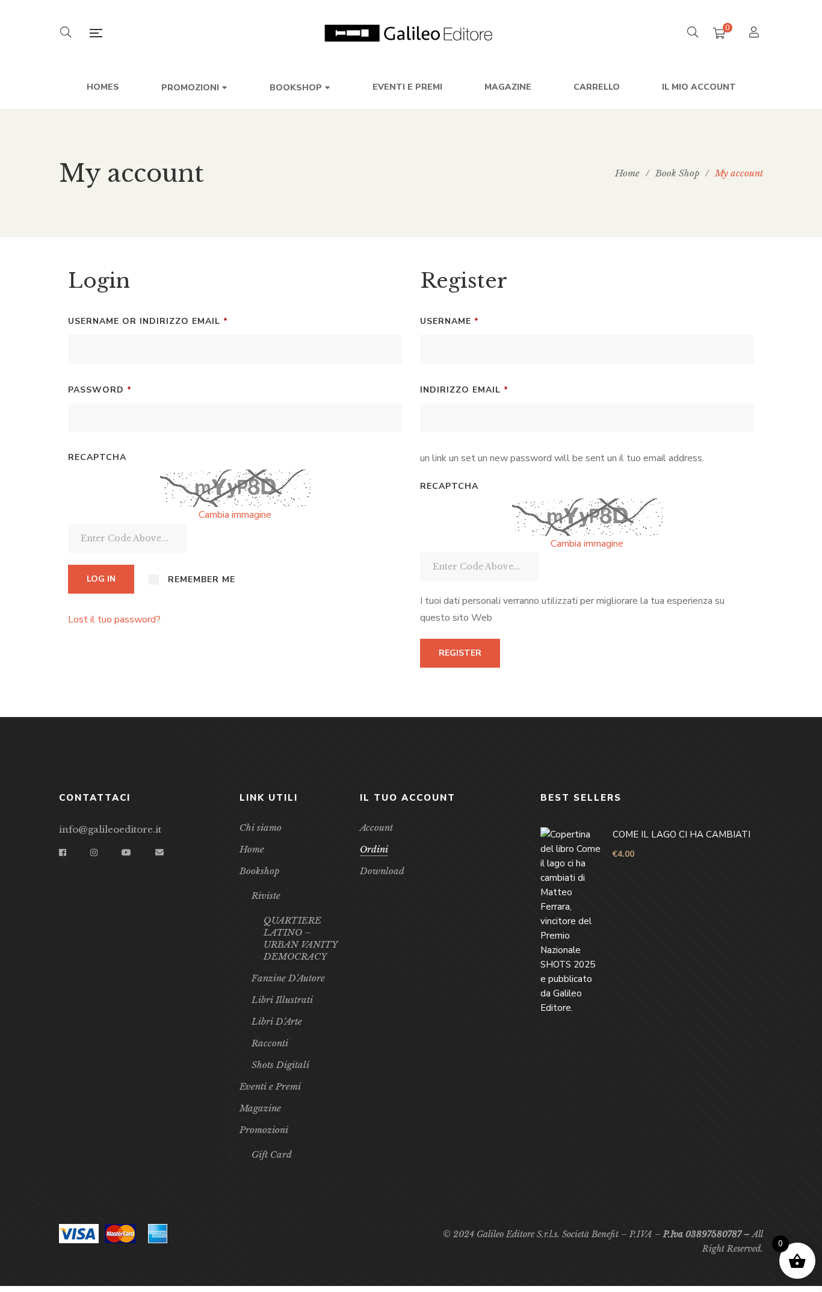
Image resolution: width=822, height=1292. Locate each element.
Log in (101, 579)
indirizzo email (488, 390)
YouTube (126, 852)
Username (473, 321)
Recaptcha (97, 457)
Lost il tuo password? (114, 619)
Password (124, 390)
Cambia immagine (235, 514)
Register (460, 653)
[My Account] (755, 33)
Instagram (93, 852)
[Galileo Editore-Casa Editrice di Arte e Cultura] (411, 33)
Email (159, 852)
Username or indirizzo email (172, 321)
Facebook (62, 852)
